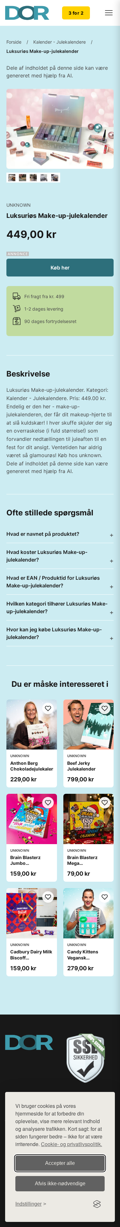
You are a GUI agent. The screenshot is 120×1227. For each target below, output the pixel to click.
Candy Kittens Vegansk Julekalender (82, 957)
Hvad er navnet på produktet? (42, 534)
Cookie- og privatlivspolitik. (71, 1144)
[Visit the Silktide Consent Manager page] (97, 1204)
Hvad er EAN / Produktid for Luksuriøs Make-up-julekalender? (53, 582)
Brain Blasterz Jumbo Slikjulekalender (27, 863)
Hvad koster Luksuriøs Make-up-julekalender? (46, 556)
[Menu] (108, 12)
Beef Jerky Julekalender (81, 765)
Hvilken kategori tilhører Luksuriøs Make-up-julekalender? (57, 607)
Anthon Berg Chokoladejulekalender (35, 765)
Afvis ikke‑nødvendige (60, 1183)
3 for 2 (76, 13)
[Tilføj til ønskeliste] (48, 708)
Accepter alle (60, 1163)
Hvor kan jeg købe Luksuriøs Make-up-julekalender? (54, 633)
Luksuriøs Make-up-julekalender (42, 51)
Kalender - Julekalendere (59, 42)
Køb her (60, 267)
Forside (13, 42)
